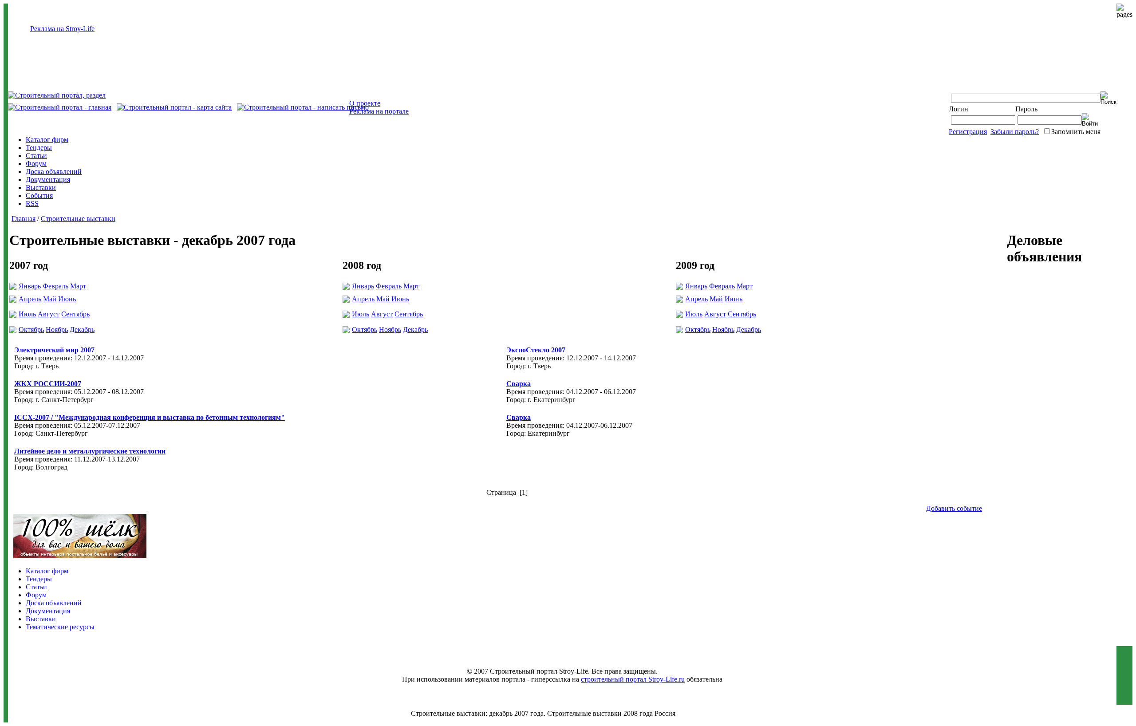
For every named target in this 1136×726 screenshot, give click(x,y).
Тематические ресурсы (60, 627)
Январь (30, 286)
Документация (48, 179)
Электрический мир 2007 (54, 350)
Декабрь (82, 329)
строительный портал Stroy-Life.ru (633, 679)
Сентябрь (75, 314)
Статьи (36, 155)
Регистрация (968, 131)
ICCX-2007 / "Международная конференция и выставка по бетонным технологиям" (149, 417)
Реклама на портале (379, 111)
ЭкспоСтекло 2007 (535, 350)
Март (78, 286)
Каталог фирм (47, 139)
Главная (24, 218)
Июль (27, 314)
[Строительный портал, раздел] (57, 95)
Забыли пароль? (1014, 131)
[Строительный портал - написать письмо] (303, 107)
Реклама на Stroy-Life (62, 28)
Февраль (55, 286)
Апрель (30, 299)
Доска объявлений (54, 171)
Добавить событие (954, 508)
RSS (32, 203)
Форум (36, 163)
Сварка (518, 383)
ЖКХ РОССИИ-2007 (47, 383)
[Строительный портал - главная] (59, 107)
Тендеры (39, 147)
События (39, 195)
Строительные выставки (78, 218)
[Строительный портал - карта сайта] (174, 107)
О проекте (364, 103)
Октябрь (31, 329)
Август (48, 314)
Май (49, 299)
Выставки (41, 187)
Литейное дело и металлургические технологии (90, 451)
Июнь (67, 299)
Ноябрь (57, 329)
